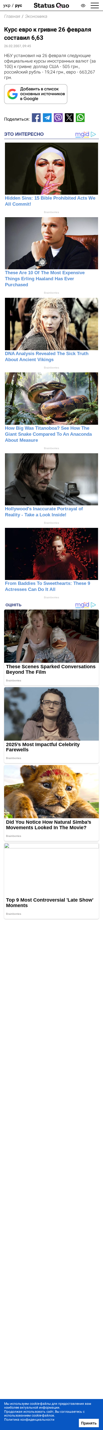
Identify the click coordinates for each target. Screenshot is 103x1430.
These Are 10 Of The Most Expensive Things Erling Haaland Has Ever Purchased (45, 278)
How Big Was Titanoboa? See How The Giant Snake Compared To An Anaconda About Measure (48, 434)
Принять (89, 1423)
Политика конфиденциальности (29, 1419)
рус (18, 5)
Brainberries (51, 212)
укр (6, 5)
